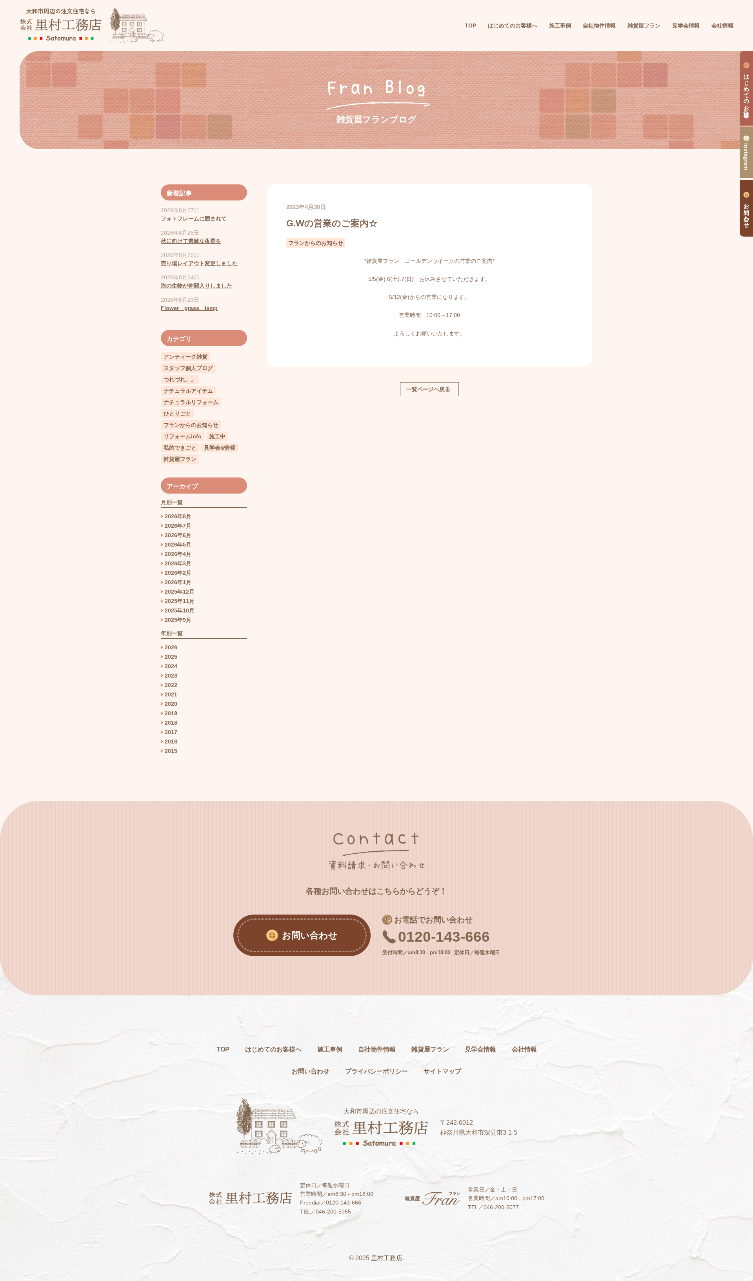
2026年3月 (178, 563)
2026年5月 (178, 544)
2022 (171, 685)
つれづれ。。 (180, 379)
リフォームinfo (183, 436)
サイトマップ (442, 1071)
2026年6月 (178, 535)
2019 (171, 713)
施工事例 (329, 1049)
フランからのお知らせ (315, 243)
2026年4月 (178, 554)
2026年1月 (178, 582)
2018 (171, 723)
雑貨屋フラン (180, 459)
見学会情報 (480, 1049)
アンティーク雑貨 (185, 357)
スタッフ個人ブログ (188, 368)
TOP (470, 25)
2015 (171, 751)
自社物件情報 (377, 1049)
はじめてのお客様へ (273, 1049)
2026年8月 (178, 516)
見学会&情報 (219, 448)
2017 (171, 732)
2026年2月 (178, 573)
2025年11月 (180, 601)
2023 (171, 675)
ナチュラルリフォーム (191, 402)
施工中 (217, 436)
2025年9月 (178, 620)
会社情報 (524, 1049)
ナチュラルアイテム (188, 391)
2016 (171, 741)
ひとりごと (177, 413)
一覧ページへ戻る (428, 389)
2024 (171, 666)
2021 (171, 694)
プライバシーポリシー (376, 1071)
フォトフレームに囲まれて (194, 218)
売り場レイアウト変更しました (199, 263)
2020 (171, 704)
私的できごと (180, 448)
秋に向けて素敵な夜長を (191, 241)
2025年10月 (180, 610)
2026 (171, 647)
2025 (171, 657)
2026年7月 (178, 526)
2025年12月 (180, 592)
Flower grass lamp (189, 308)
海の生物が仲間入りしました (196, 285)
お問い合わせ (310, 1071)
